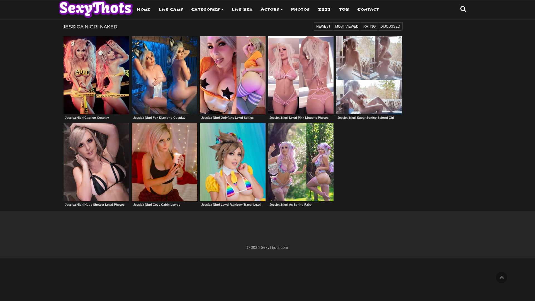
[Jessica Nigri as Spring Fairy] (301, 162)
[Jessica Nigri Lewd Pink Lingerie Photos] (301, 75)
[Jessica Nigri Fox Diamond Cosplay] (165, 75)
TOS (344, 9)
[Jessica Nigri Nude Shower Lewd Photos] (96, 162)
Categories (205, 9)
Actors (270, 9)
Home (143, 9)
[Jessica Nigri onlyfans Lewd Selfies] (233, 75)
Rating (369, 26)
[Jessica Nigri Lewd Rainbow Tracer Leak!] (233, 162)
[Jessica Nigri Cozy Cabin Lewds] (165, 162)
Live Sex (242, 9)
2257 (324, 9)
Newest (323, 26)
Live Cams (171, 9)
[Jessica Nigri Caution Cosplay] (96, 75)
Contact (368, 9)
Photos (300, 9)
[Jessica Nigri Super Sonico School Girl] (369, 75)
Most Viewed (347, 26)
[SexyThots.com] (96, 7)
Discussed (390, 26)
